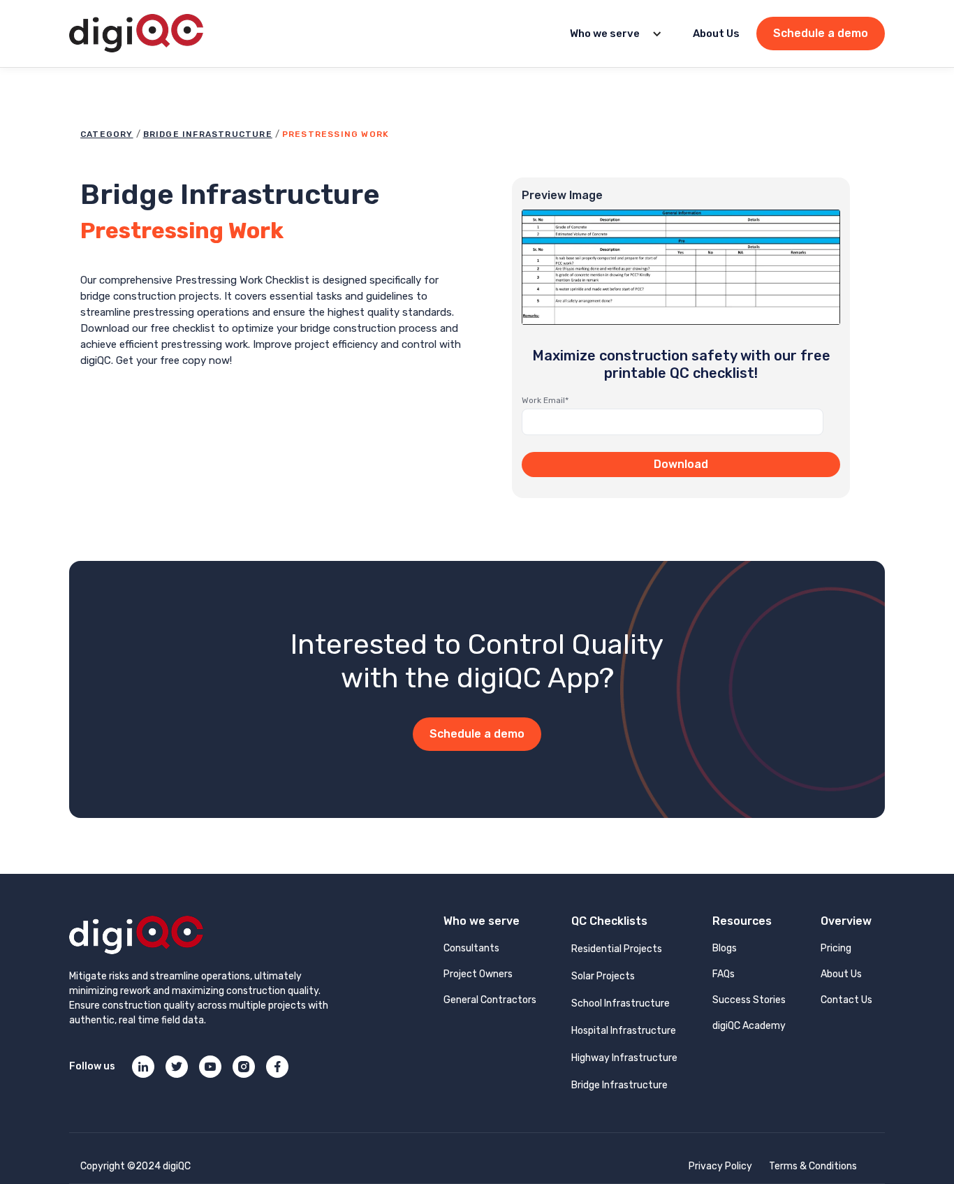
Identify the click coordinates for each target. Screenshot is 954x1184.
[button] (612, 34)
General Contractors (489, 1000)
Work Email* (545, 400)
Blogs (724, 948)
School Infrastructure (620, 1003)
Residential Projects (616, 949)
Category (106, 134)
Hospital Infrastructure (623, 1031)
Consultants (471, 948)
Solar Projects (603, 976)
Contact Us (846, 1000)
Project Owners (478, 974)
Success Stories (749, 1000)
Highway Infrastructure (624, 1058)
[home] (136, 33)
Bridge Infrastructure (207, 134)
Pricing (836, 948)
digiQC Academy (749, 1026)
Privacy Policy (720, 1166)
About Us (716, 33)
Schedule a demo (820, 33)
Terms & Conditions (813, 1166)
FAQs (723, 974)
